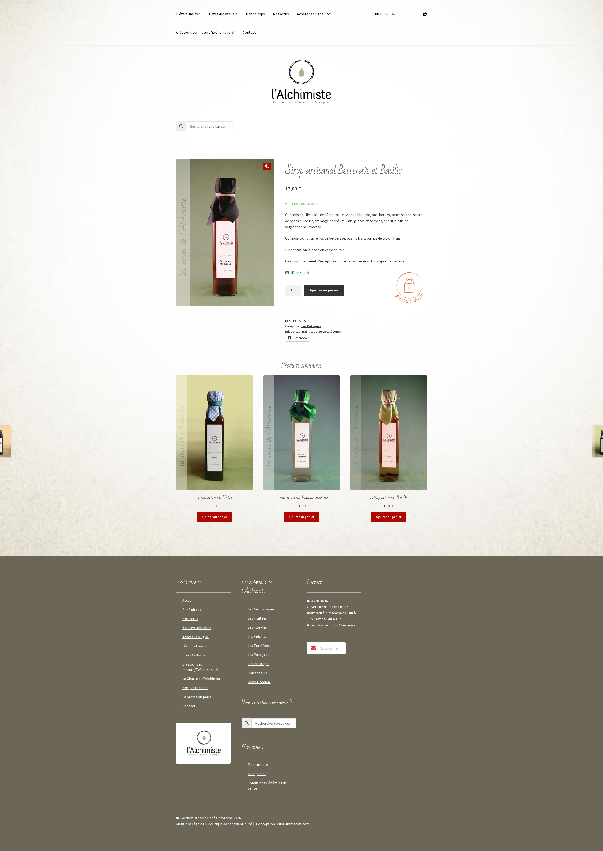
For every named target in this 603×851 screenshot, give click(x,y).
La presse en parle (196, 697)
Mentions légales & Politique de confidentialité (214, 824)
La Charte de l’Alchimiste (202, 678)
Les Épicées (257, 636)
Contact (249, 32)
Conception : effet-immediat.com (283, 824)
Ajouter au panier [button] (214, 517)
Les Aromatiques (261, 609)
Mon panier (257, 773)
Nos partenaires (195, 687)
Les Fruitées (257, 618)
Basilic (307, 331)
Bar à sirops (255, 14)
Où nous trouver (195, 646)
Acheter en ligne (310, 14)
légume (335, 331)
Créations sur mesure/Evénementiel (205, 32)
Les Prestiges (258, 663)
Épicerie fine (258, 673)
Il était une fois (188, 14)
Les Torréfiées (259, 645)
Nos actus (281, 14)
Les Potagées (311, 326)
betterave (321, 331)
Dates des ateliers (223, 14)
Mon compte (258, 764)
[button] (267, 166)
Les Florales (257, 627)
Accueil (188, 600)
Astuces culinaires (196, 627)
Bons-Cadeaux (193, 655)
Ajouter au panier (324, 290)
